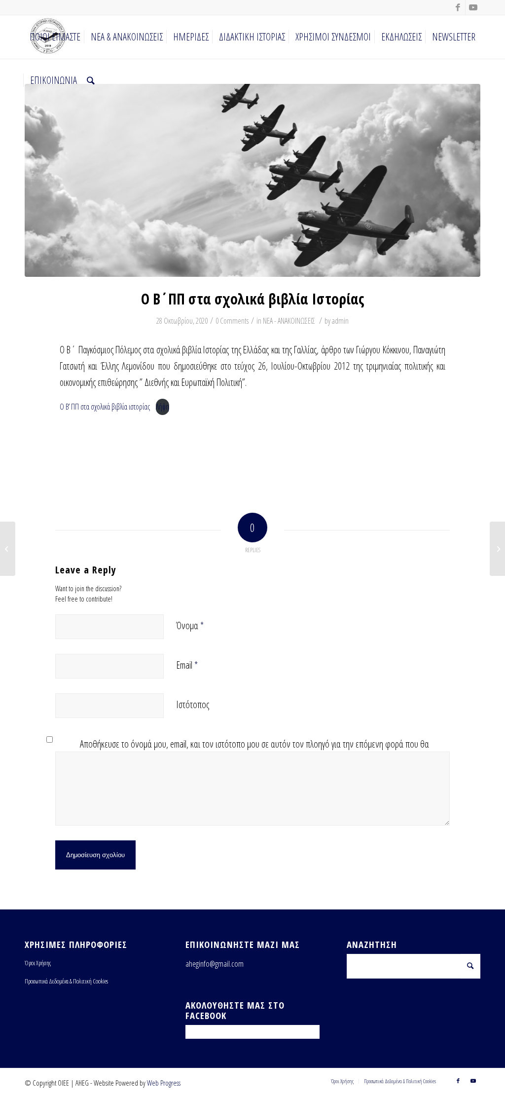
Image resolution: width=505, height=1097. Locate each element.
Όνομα (190, 625)
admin (340, 320)
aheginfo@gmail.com (214, 963)
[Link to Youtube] (473, 7)
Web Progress (163, 1083)
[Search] (91, 80)
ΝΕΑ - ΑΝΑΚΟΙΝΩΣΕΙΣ (289, 320)
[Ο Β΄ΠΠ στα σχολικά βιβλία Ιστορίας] (252, 180)
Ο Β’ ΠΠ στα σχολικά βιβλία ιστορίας (105, 406)
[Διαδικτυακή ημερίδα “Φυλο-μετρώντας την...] (497, 549)
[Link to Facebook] (458, 7)
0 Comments (232, 320)
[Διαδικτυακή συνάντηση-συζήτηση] (7, 549)
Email (187, 665)
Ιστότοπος (192, 704)
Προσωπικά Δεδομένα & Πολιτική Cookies (66, 981)
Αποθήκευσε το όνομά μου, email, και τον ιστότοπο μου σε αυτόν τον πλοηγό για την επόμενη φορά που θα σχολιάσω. (254, 751)
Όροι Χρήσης (38, 962)
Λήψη (162, 406)
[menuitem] (55, 37)
